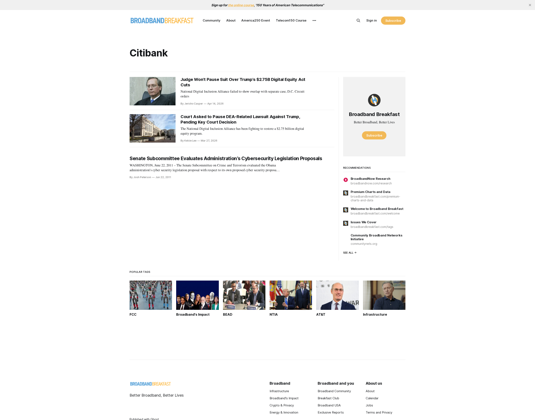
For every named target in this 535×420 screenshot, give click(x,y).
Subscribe (393, 21)
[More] (314, 20)
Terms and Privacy (379, 412)
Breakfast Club (328, 398)
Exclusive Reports (331, 412)
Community (211, 20)
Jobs (369, 405)
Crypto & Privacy (282, 405)
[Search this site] (358, 20)
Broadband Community (334, 391)
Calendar (372, 398)
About (231, 20)
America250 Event (255, 20)
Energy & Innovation (284, 412)
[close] (530, 5)
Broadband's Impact (284, 398)
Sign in (371, 20)
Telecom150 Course (291, 20)
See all (348, 252)
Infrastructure (279, 391)
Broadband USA (329, 405)
